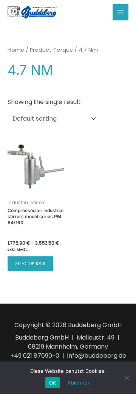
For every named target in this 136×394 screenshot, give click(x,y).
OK (52, 383)
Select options (30, 264)
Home (16, 50)
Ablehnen (79, 383)
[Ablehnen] (126, 378)
